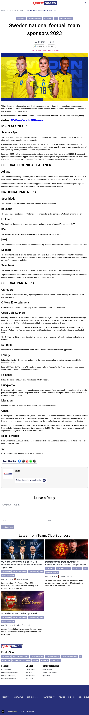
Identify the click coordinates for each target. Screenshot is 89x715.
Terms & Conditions (66, 697)
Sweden (56, 50)
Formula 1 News (55, 660)
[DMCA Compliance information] (12, 711)
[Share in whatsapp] (30, 461)
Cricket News (6, 660)
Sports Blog (44, 660)
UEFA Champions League (20, 656)
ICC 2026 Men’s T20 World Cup (21, 660)
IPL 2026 (36, 660)
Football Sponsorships (34, 18)
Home (3, 10)
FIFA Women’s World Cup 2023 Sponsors (27, 120)
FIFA (56, 18)
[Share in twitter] (23, 461)
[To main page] (45, 3)
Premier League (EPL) (37, 656)
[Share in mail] (34, 461)
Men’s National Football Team (41, 50)
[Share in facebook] (19, 461)
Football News (21, 18)
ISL (80, 656)
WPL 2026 (29, 679)
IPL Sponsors (30, 675)
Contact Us (18, 697)
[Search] (86, 3)
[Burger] (3, 3)
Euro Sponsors (48, 18)
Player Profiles (47, 669)
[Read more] (22, 564)
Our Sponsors (32, 697)
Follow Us (40, 46)
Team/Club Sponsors (16, 10)
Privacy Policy (48, 697)
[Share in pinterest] (27, 461)
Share (52, 46)
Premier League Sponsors (69, 656)
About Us (5, 697)
